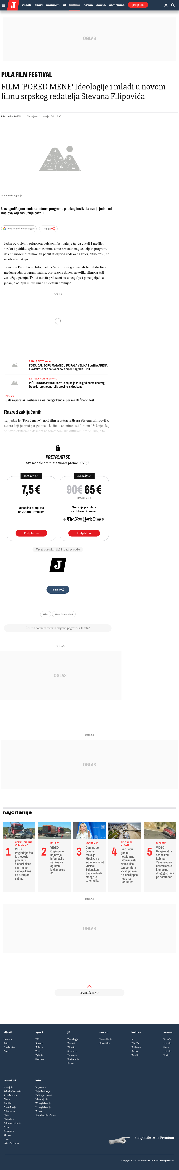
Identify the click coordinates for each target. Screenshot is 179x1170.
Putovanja (72, 1055)
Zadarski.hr (9, 1131)
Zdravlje (71, 1047)
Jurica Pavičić (14, 116)
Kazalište (135, 1055)
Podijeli (47, 228)
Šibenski (7, 1135)
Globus (7, 1099)
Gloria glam (9, 1119)
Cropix (6, 1139)
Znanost (71, 1043)
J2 (64, 5)
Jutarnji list (8, 1087)
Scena (101, 5)
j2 (68, 1032)
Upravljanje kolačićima (45, 1115)
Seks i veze (72, 1051)
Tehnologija (72, 1039)
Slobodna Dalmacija (12, 1091)
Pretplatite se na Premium (154, 1137)
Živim (6, 1127)
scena (168, 1032)
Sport (39, 5)
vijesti (8, 1032)
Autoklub (8, 1103)
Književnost (136, 1047)
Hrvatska (8, 1039)
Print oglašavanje (43, 1107)
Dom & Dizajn (10, 1107)
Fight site (39, 1055)
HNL (37, 1039)
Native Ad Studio (11, 1143)
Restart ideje (104, 1043)
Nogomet (39, 1043)
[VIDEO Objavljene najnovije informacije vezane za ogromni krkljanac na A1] (54, 831)
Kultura (74, 5)
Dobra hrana (9, 1111)
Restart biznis (105, 1039)
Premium (52, 5)
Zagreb (7, 1051)
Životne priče (73, 1059)
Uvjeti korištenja (42, 1091)
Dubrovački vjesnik (12, 1123)
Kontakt (39, 1111)
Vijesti (26, 5)
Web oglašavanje (43, 1103)
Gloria (6, 1115)
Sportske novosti (11, 1095)
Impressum (40, 1087)
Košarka (39, 1047)
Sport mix (39, 1059)
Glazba (134, 1051)
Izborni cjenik (41, 1099)
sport (39, 1032)
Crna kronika (9, 1047)
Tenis (37, 1051)
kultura (136, 1032)
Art (132, 1039)
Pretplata (138, 5)
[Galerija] (60, 158)
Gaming (70, 1063)
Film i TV (135, 1043)
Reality (166, 1055)
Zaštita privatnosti (43, 1095)
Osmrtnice (116, 5)
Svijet (6, 1043)
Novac (88, 5)
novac (104, 1032)
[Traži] (173, 5)
